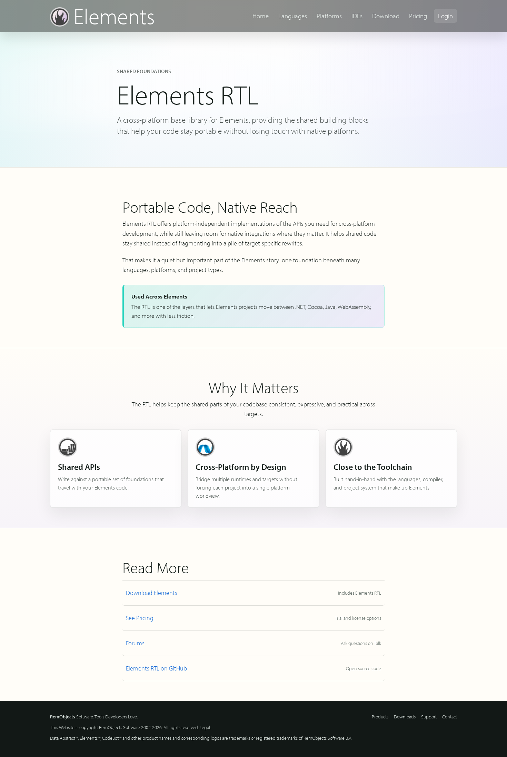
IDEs (356, 16)
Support (429, 717)
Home (260, 16)
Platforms (329, 16)
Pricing (418, 16)
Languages (292, 16)
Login (445, 16)
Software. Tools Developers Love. (94, 717)
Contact (449, 717)
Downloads (405, 717)
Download (385, 16)
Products (380, 717)
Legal (205, 727)
